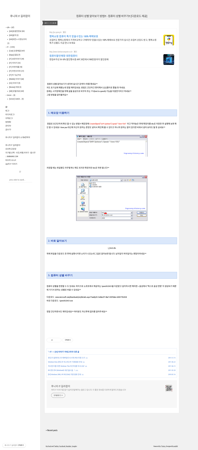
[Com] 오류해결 (17, 51)
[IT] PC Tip (15, 75)
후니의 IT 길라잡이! (12, 145)
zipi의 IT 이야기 (11, 164)
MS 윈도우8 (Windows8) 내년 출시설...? (61, 370)
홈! (6, 107)
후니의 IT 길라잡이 (20, 16)
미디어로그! (10, 114)
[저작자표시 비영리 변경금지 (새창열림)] (76, 340)
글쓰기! (8, 129)
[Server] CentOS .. (16, 99)
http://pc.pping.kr (55, 32)
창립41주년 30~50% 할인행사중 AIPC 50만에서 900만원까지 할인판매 (79, 59)
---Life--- (9, 27)
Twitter (56, 446)
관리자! (8, 126)
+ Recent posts (52, 430)
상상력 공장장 (10, 149)
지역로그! (9, 118)
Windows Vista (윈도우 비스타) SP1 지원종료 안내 (65, 362)
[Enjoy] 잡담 (14, 55)
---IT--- (10, 47)
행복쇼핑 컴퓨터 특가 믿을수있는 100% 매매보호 (73, 36)
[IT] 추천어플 (15, 67)
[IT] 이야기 (14, 63)
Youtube (68, 446)
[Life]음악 (13, 35)
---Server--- (10, 95)
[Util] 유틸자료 (16, 91)
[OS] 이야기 (14, 83)
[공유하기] (55, 340)
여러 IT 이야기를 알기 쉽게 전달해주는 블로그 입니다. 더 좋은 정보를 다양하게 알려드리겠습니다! (88, 390)
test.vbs (113, 248)
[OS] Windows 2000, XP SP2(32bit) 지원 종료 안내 (64, 374)
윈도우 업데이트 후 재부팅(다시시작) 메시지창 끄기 (66, 358)
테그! (7, 111)
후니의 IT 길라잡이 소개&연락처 (17, 137)
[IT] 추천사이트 (16, 71)
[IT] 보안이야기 (16, 59)
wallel (176, 446)
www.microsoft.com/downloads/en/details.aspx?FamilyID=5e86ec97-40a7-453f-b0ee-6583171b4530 (91, 297)
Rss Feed (48, 446)
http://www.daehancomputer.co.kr (60, 52)
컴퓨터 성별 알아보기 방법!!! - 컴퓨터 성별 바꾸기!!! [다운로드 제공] (111, 16)
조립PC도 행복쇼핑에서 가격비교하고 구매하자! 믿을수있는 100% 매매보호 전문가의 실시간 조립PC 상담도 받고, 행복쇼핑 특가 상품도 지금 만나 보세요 (103, 41)
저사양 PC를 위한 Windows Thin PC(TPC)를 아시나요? (66, 366)
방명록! (8, 122)
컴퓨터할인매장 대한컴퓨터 (63, 55)
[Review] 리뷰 (15, 87)
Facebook (62, 446)
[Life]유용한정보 (17, 31)
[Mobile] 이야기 (16, 79)
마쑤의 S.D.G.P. (10, 160)
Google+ (74, 446)
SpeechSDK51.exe (66, 301)
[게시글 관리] (58, 340)
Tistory (163, 446)
